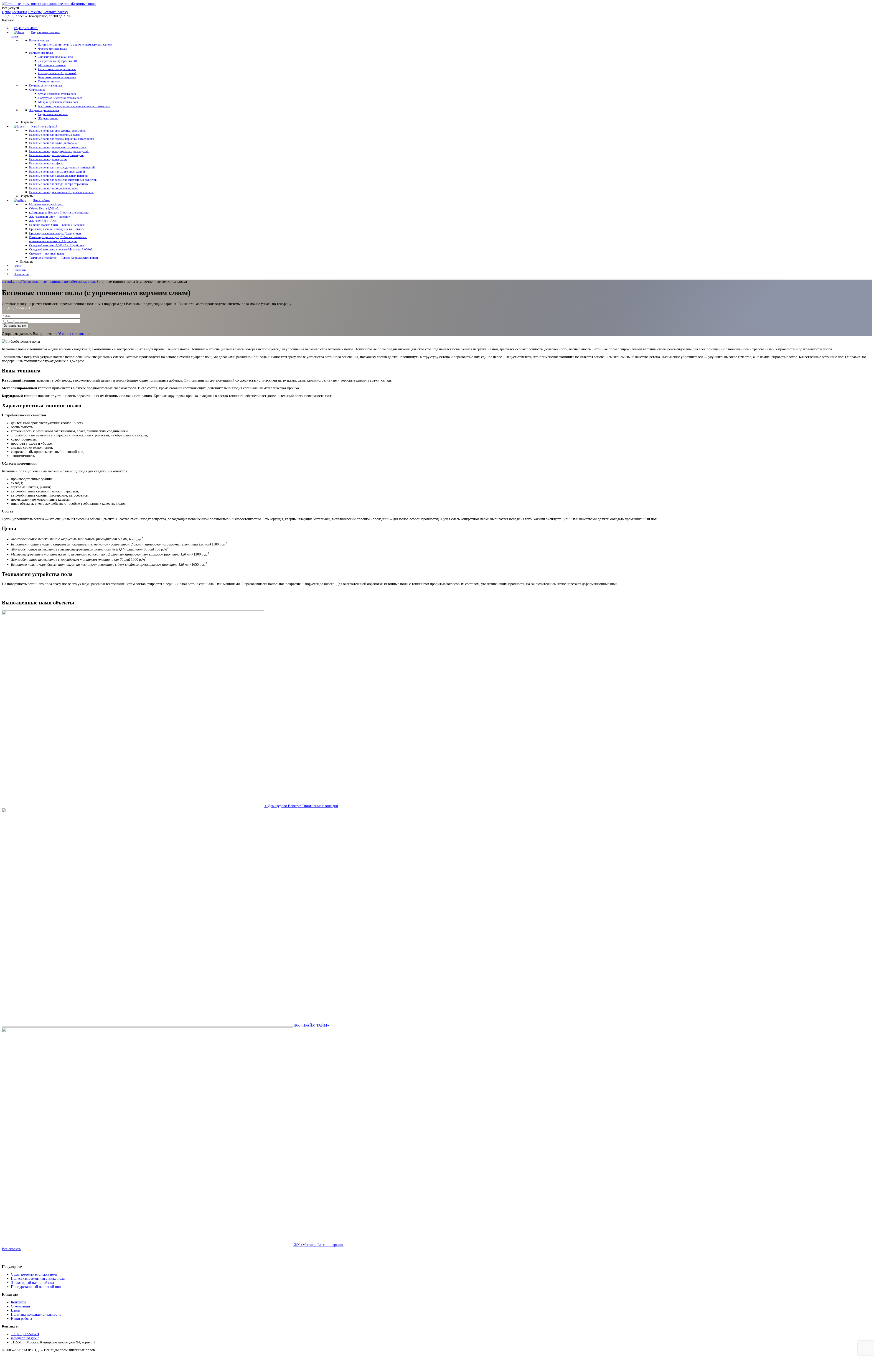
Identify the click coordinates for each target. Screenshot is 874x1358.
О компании (20, 1306)
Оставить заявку (55, 12)
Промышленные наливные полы (46, 281)
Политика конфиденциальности (36, 1314)
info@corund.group (25, 1338)
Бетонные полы (84, 281)
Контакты (19, 12)
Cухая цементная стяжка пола (34, 1274)
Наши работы (21, 1318)
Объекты (35, 12)
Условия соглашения (74, 334)
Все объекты (11, 1249)
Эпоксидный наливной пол (32, 1282)
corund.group (11, 281)
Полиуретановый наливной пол (36, 1287)
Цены (6, 12)
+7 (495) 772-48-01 (16, 308)
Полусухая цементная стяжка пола (38, 1278)
